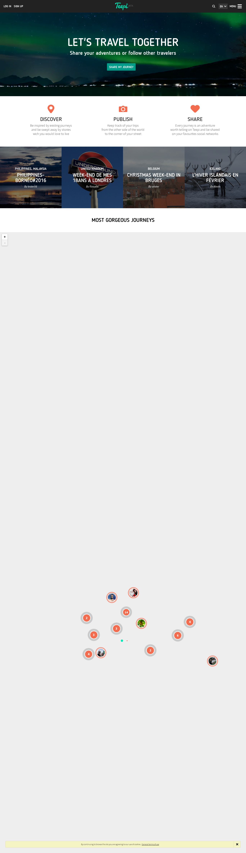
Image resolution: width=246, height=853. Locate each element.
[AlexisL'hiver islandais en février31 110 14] (111, 597)
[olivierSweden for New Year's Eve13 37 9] (133, 592)
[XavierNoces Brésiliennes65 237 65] (100, 652)
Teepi (123, 6)
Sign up (18, 6)
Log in (7, 6)
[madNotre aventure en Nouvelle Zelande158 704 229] (212, 661)
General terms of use (150, 844)
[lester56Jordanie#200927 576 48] (141, 623)
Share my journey (121, 67)
